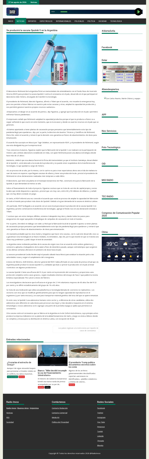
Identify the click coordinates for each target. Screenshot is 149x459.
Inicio (10, 21)
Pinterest (101, 427)
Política (91, 21)
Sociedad (103, 21)
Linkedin (100, 436)
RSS (7, 417)
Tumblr (100, 431)
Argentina (34, 408)
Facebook (101, 408)
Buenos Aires (23, 408)
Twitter (100, 413)
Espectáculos (46, 21)
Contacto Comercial (59, 413)
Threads (100, 441)
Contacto (55, 408)
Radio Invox (11, 408)
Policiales (79, 21)
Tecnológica (116, 21)
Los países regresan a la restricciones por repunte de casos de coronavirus (78, 329)
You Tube (101, 422)
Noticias (20, 21)
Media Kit (55, 417)
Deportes (32, 21)
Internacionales (63, 21)
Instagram (101, 417)
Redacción (63, 408)
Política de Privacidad (60, 422)
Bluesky (100, 445)
